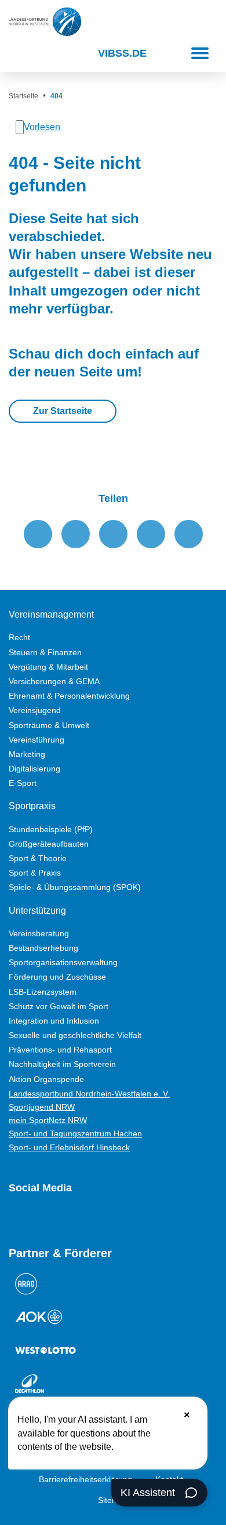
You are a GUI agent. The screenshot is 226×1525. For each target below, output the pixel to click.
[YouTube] (14, 1218)
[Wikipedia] (119, 1218)
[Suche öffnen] (19, 53)
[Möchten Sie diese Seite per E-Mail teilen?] (151, 534)
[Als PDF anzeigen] (188, 534)
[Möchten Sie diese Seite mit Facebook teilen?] (38, 534)
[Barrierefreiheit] (46, 53)
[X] (77, 1218)
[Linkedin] (139, 1218)
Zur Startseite (62, 411)
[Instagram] (35, 1218)
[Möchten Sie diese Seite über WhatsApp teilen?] (113, 534)
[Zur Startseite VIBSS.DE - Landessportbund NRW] (45, 22)
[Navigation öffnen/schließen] (200, 53)
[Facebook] (56, 1218)
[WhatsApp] (98, 1218)
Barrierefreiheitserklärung (85, 1479)
